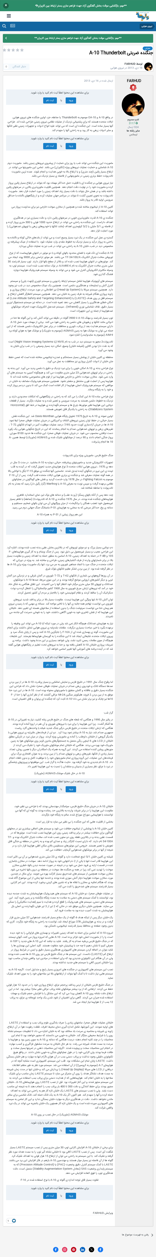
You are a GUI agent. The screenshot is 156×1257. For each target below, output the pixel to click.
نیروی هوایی (117, 68)
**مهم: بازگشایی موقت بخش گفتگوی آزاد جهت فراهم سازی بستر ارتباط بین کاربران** (81, 6)
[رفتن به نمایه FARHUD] (148, 66)
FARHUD (129, 64)
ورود (71, 100)
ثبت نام (50, 100)
